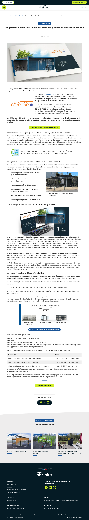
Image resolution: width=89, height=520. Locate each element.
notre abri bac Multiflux (16, 12)
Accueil (9, 15)
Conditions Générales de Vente (16, 489)
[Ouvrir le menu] (4, 7)
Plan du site (34, 514)
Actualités (15, 15)
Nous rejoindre (11, 484)
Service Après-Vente (13, 492)
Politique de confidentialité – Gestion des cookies (53, 514)
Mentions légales (24, 514)
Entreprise (10, 481)
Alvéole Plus (51, 94)
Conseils (21, 15)
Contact (9, 487)
